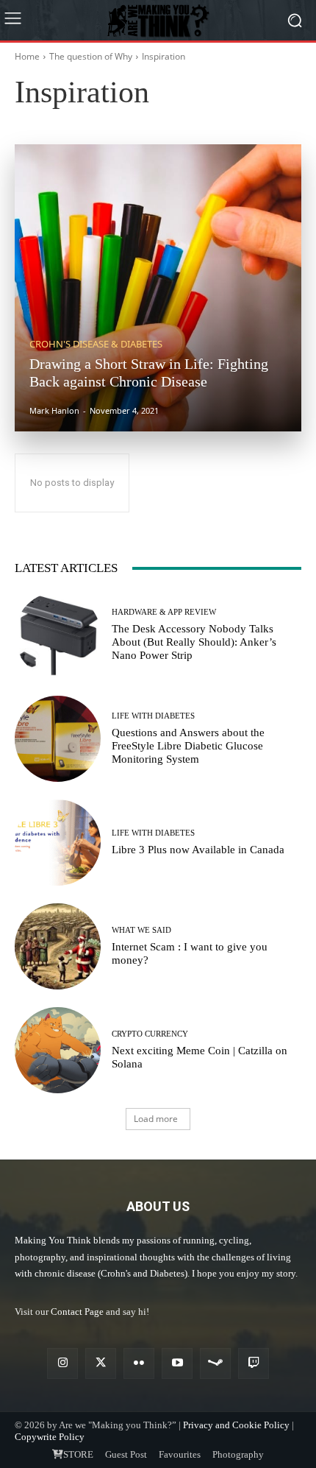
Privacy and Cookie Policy (236, 1424)
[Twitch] (253, 1363)
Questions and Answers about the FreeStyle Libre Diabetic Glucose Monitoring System (188, 746)
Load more (156, 1118)
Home (27, 56)
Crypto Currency (150, 1034)
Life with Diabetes (153, 716)
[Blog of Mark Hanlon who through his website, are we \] (158, 20)
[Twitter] (100, 1363)
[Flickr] (138, 1363)
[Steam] (215, 1363)
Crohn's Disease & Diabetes (95, 344)
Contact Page (77, 1311)
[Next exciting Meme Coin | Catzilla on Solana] (58, 1050)
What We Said (176, 113)
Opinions (38, 113)
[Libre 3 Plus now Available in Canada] (58, 843)
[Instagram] (62, 1363)
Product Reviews (102, 113)
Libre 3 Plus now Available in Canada (198, 849)
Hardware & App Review (164, 612)
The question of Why (90, 56)
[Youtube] (177, 1363)
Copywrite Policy (50, 1436)
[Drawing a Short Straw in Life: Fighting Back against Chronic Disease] (158, 287)
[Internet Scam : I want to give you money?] (58, 946)
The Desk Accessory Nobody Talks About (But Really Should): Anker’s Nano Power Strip (194, 642)
